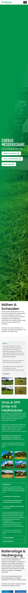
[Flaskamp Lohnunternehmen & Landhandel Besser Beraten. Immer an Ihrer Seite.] (6, 2)
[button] (14, 343)
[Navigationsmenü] (25, 2)
